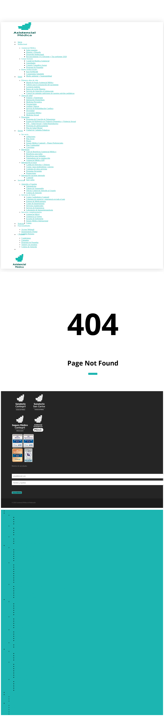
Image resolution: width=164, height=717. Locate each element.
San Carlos (19, 647)
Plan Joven (19, 606)
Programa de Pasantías (23, 535)
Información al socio (18, 630)
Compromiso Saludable (24, 541)
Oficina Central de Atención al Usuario (30, 658)
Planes (17, 608)
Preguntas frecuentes (23, 638)
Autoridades (20, 530)
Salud (8, 545)
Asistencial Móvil (22, 682)
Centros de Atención (23, 660)
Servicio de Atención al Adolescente (29, 558)
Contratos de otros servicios (25, 636)
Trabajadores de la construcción (27, 625)
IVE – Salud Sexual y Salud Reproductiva (31, 591)
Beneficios (15, 617)
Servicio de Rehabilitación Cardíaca (29, 576)
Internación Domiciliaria (24, 567)
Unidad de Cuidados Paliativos (27, 597)
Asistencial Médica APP (24, 627)
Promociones (20, 640)
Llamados (14, 707)
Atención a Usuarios (18, 651)
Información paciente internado (22, 643)
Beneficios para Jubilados (25, 623)
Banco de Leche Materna (24, 556)
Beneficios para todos (23, 621)
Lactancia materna (22, 554)
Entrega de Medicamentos (25, 669)
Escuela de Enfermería (23, 686)
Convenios (19, 615)
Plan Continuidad (22, 612)
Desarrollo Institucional (24, 522)
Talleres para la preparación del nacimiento (31, 552)
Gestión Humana (17, 701)
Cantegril (18, 645)
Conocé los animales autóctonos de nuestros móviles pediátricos (39, 560)
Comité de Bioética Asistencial (27, 528)
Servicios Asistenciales (24, 673)
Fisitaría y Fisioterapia (23, 565)
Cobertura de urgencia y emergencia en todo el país (34, 666)
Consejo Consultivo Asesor (25, 532)
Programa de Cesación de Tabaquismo (29, 586)
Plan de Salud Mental (23, 595)
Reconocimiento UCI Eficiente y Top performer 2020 (35, 524)
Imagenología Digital (19, 699)
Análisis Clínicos (21, 573)
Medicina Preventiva (23, 569)
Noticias (9, 692)
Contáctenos (15, 705)
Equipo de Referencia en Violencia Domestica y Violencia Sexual (40, 589)
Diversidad (19, 578)
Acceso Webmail (17, 697)
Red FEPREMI (21, 539)
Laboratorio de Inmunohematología (28, 677)
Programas (15, 584)
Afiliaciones (19, 604)
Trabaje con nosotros (18, 712)
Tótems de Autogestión (24, 656)
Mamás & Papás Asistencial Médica (29, 550)
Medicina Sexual (21, 582)
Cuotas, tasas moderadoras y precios (29, 634)
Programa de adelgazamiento (26, 593)
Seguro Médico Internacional (26, 688)
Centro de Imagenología (24, 671)
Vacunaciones (20, 571)
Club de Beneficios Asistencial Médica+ (30, 619)
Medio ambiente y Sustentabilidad (28, 543)
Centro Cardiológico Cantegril (26, 664)
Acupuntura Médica (22, 580)
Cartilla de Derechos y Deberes (27, 632)
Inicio (8, 511)
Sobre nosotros (21, 517)
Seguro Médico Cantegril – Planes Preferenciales (33, 610)
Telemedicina (20, 653)
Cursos (18, 690)
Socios (8, 599)
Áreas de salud (16, 563)
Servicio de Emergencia (24, 675)
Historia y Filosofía (22, 519)
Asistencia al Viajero (23, 684)
